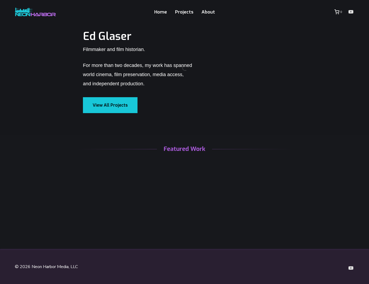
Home (160, 12)
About (208, 12)
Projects (184, 12)
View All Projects (110, 105)
